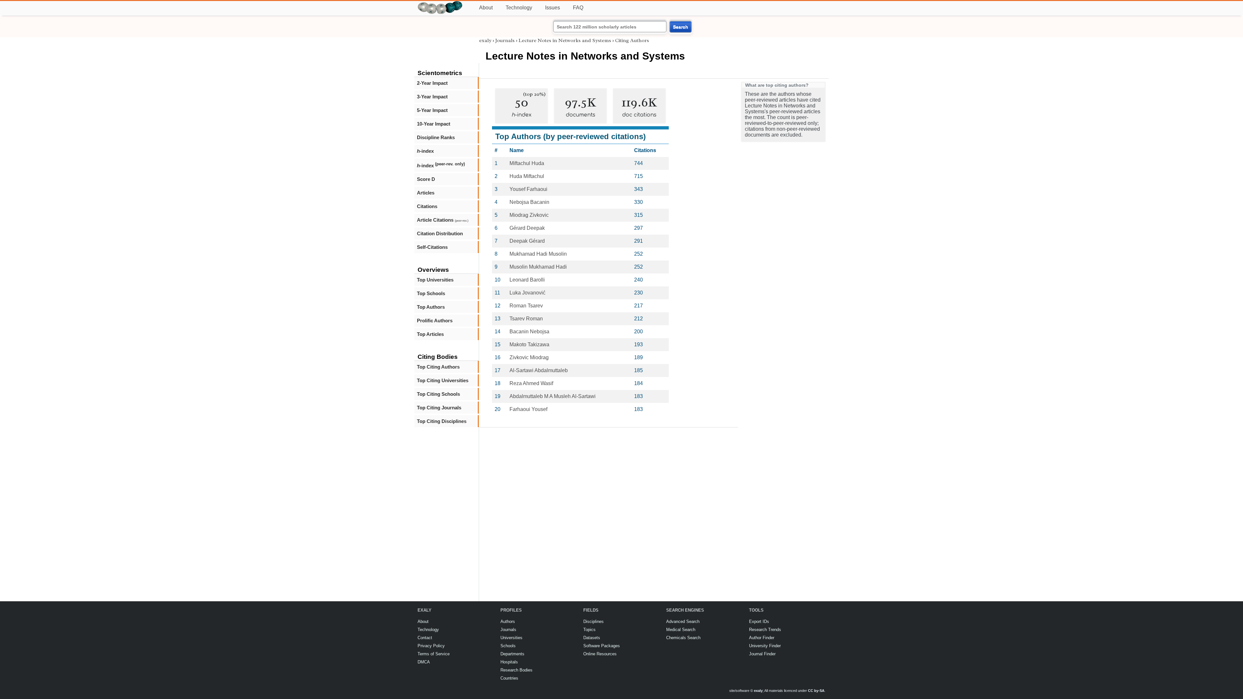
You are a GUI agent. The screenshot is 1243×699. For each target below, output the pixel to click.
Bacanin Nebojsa (529, 331)
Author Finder (761, 637)
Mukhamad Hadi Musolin (538, 254)
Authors (507, 621)
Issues (552, 7)
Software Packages (601, 645)
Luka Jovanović (527, 292)
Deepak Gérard (527, 241)
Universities (511, 637)
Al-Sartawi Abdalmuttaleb (539, 370)
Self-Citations (432, 247)
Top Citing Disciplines (441, 421)
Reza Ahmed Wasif (531, 383)
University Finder (765, 645)
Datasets (591, 637)
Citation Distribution (440, 233)
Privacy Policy (431, 645)
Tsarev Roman (526, 318)
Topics (589, 629)
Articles (425, 192)
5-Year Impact (432, 110)
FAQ (578, 7)
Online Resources (600, 653)
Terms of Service (434, 653)
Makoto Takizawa (529, 344)
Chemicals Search (683, 637)
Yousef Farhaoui (528, 189)
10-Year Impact (433, 124)
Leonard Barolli (527, 280)
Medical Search (680, 629)
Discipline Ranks (436, 137)
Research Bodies (516, 670)
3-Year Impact (432, 96)
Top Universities (435, 280)
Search (680, 26)
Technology (519, 7)
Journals (505, 40)
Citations (427, 206)
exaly (485, 40)
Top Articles (430, 334)
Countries (509, 678)
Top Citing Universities (442, 380)
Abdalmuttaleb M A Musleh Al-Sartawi (553, 396)
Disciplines (593, 621)
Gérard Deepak (527, 228)
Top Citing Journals (439, 407)
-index (425, 151)
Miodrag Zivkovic (529, 215)
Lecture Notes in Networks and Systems (565, 40)
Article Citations (442, 220)
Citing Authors (632, 40)
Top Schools (431, 293)
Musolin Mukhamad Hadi (538, 267)
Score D (426, 179)
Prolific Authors (435, 320)
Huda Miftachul (527, 176)
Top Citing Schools (438, 394)
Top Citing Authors (438, 367)
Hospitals (509, 662)
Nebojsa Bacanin (529, 202)
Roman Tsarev (526, 305)
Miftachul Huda (527, 163)
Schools (508, 645)
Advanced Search (683, 621)
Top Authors (431, 307)
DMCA (424, 662)
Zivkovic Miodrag (529, 357)
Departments (512, 653)
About (486, 7)
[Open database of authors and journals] (440, 3)
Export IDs (759, 621)
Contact (425, 637)
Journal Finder (762, 653)
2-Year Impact (432, 83)
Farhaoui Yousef (528, 409)
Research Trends (765, 629)
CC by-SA (816, 691)
